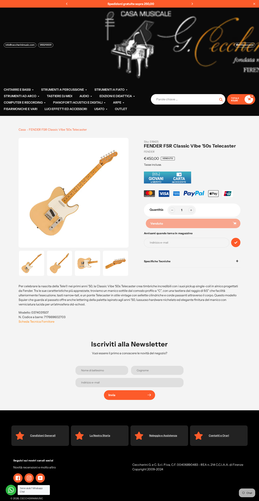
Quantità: (157, 209)
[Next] (192, 4)
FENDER (149, 151)
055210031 (46, 44)
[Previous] (67, 4)
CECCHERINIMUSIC (31, 498)
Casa (22, 129)
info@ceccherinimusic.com (20, 44)
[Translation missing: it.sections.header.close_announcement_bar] (254, 4)
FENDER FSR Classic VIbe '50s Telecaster (58, 129)
